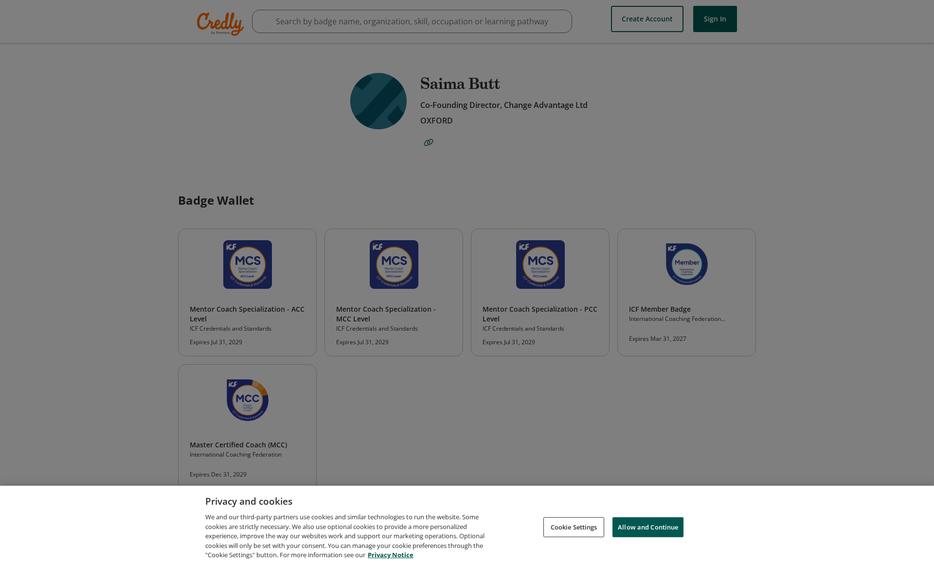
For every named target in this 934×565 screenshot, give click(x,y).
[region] (467, 525)
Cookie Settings (574, 526)
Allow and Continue (648, 526)
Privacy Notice (390, 554)
